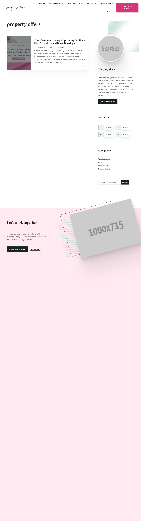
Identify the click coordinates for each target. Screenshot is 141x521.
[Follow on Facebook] (101, 127)
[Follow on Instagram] (118, 134)
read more (81, 66)
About (42, 4)
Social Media (103, 166)
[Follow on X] (118, 127)
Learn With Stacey (127, 7)
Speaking (91, 4)
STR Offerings (56, 4)
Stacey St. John (41, 47)
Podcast (70, 4)
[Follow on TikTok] (101, 134)
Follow (108, 127)
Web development (105, 159)
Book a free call (17, 249)
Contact (108, 11)
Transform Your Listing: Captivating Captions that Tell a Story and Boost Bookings (59, 41)
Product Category (105, 169)
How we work (35, 249)
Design (100, 162)
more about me (108, 101)
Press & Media (106, 4)
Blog (81, 4)
